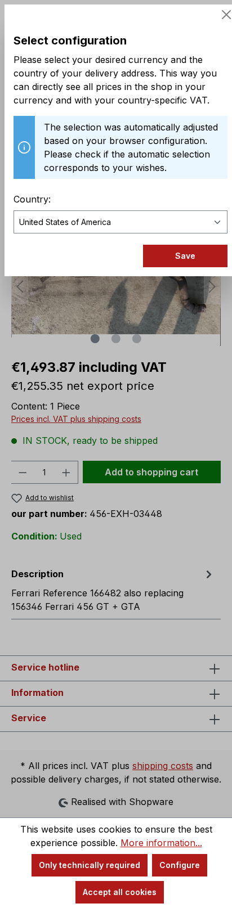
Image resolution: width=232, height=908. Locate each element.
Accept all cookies (120, 892)
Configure (179, 865)
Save (185, 255)
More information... (161, 842)
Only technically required (89, 865)
